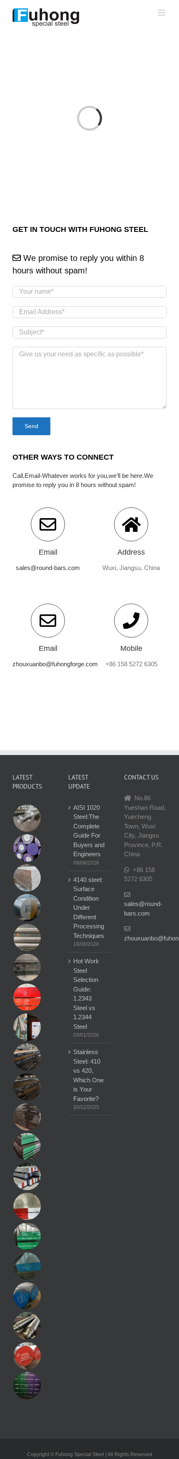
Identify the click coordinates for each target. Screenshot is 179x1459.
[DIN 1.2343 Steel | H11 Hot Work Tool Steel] (26, 997)
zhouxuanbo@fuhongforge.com (55, 663)
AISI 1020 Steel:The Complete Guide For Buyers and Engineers (88, 831)
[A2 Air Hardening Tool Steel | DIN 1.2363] (26, 1147)
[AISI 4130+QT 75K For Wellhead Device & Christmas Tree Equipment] (26, 1326)
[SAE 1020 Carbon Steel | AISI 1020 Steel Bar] (26, 908)
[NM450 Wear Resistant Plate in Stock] (26, 1087)
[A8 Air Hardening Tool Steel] (26, 1176)
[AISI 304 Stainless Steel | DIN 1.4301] (26, 937)
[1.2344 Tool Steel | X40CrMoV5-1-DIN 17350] (26, 1386)
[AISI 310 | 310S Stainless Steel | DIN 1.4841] (26, 1027)
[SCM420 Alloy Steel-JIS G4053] (26, 1296)
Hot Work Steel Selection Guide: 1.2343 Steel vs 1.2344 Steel (86, 993)
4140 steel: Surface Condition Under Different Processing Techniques (88, 907)
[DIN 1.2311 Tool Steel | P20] (26, 967)
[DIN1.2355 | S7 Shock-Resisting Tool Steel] (26, 1206)
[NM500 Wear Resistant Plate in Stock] (26, 1057)
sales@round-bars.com (48, 567)
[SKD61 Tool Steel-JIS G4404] (26, 1356)
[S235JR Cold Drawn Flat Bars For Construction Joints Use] (26, 878)
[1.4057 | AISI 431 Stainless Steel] (26, 848)
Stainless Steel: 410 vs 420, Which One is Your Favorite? (88, 1075)
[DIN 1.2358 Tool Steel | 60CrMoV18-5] (26, 1117)
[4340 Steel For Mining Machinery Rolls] (26, 818)
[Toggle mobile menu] (162, 12)
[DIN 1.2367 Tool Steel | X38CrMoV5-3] (26, 1266)
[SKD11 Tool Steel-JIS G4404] (26, 1236)
